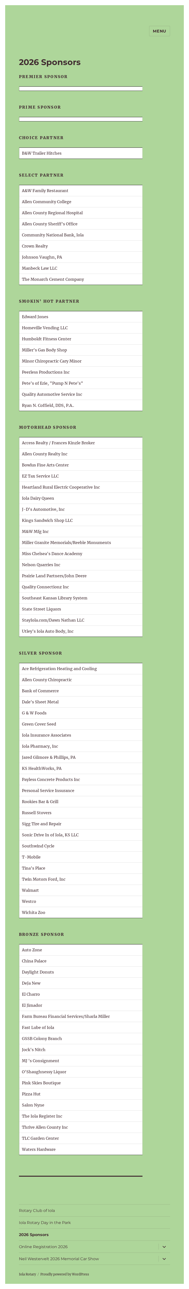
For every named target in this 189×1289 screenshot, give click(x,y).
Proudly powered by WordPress (64, 1274)
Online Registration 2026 (43, 1246)
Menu (159, 31)
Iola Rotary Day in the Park (45, 1222)
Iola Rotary (27, 1274)
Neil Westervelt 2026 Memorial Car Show (59, 1258)
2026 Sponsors (34, 1234)
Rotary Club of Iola (37, 1210)
